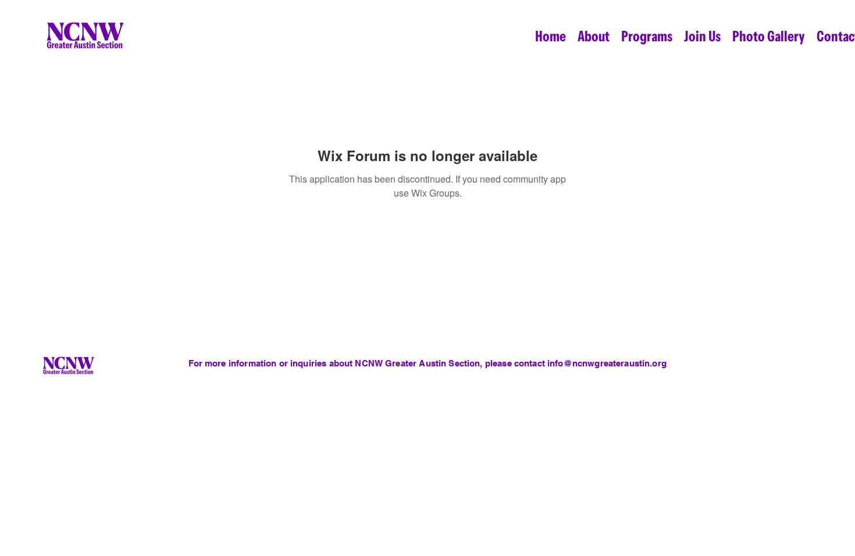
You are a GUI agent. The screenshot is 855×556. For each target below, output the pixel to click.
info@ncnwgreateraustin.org (607, 363)
